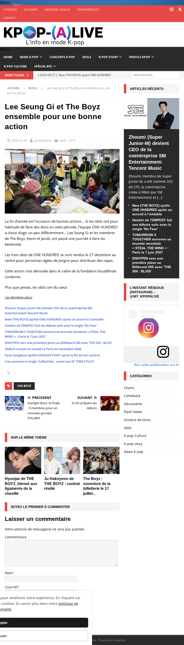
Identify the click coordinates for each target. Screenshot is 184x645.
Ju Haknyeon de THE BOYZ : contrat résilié (62, 484)
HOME (8, 57)
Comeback (132, 395)
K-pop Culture (15, 66)
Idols (86, 57)
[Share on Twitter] (8, 373)
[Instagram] (171, 9)
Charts (129, 388)
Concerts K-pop (62, 57)
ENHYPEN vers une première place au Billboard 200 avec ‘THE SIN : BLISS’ (58, 343)
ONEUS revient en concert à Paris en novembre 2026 (43, 349)
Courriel (11, 587)
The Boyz (24, 386)
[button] (5, 2)
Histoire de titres (137, 420)
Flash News (133, 411)
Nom (8, 573)
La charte (31, 9)
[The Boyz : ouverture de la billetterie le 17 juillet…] (101, 460)
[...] (159, 197)
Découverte (133, 404)
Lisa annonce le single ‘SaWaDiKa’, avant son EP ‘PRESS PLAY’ (49, 361)
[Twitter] (180, 9)
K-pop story (108, 57)
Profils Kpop (139, 57)
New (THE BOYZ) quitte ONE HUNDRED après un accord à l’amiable (54, 319)
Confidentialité (88, 9)
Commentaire (16, 537)
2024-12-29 (19, 140)
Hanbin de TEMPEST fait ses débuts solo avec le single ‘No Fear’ (51, 325)
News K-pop (29, 57)
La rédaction (43, 140)
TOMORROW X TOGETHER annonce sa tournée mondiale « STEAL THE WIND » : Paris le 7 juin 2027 (151, 243)
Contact (10, 18)
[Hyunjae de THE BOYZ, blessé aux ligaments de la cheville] (23, 460)
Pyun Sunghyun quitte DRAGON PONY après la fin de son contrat (52, 355)
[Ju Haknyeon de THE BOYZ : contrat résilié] (62, 460)
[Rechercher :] (155, 74)
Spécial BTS (43, 66)
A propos (10, 9)
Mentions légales (57, 9)
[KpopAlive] (54, 44)
